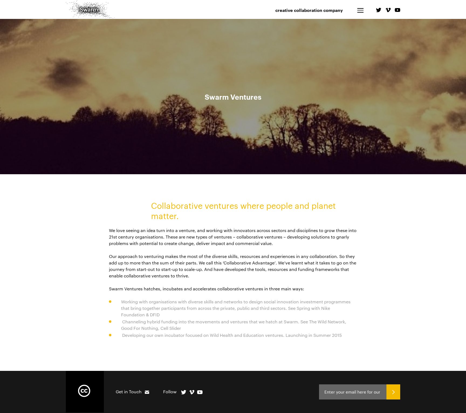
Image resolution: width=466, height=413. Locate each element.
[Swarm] (90, 9)
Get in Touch (129, 391)
